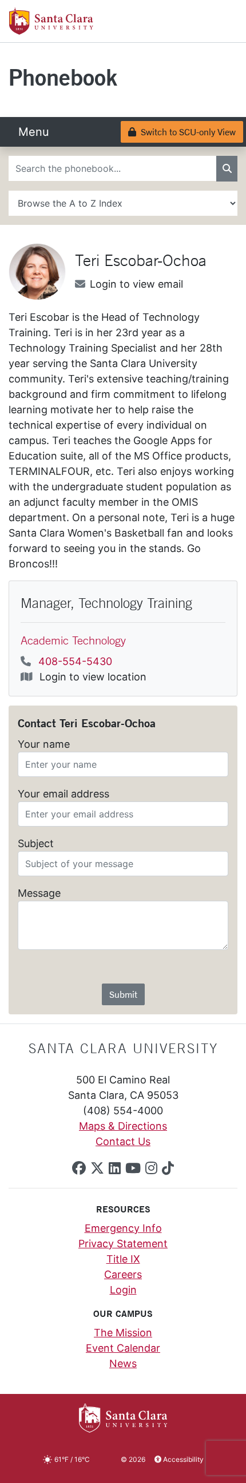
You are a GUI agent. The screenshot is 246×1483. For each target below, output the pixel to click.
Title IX (123, 1259)
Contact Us (123, 1141)
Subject (36, 843)
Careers (123, 1274)
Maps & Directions (123, 1126)
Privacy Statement (123, 1244)
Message (39, 893)
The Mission (123, 1333)
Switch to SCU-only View (186, 131)
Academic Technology (73, 640)
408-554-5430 (75, 661)
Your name (44, 744)
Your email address (63, 794)
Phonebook (63, 77)
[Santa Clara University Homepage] (51, 31)
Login (123, 1290)
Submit (123, 994)
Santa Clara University (123, 1048)
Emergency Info (123, 1228)
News (123, 1363)
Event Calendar (123, 1348)
